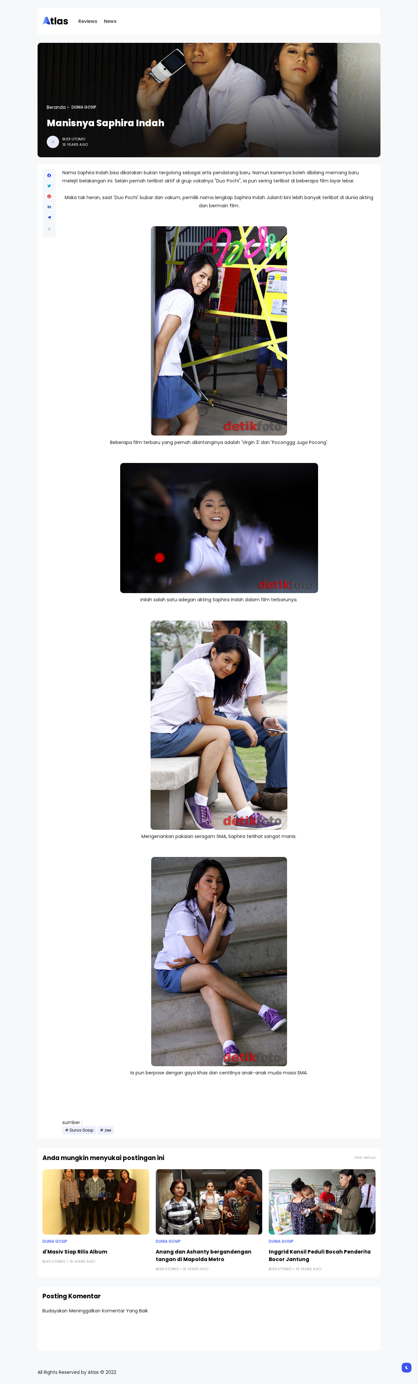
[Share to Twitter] (49, 186)
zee (107, 1130)
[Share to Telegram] (49, 217)
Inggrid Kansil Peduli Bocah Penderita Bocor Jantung (320, 1255)
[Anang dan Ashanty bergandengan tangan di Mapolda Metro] (209, 1202)
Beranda (56, 107)
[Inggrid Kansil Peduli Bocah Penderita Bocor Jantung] (322, 1202)
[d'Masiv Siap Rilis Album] (95, 1202)
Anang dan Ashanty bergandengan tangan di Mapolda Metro (203, 1255)
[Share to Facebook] (49, 176)
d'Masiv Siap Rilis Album (74, 1251)
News (110, 21)
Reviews (87, 21)
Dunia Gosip (84, 107)
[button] (49, 229)
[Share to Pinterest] (49, 196)
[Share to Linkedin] (49, 207)
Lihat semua (365, 1157)
